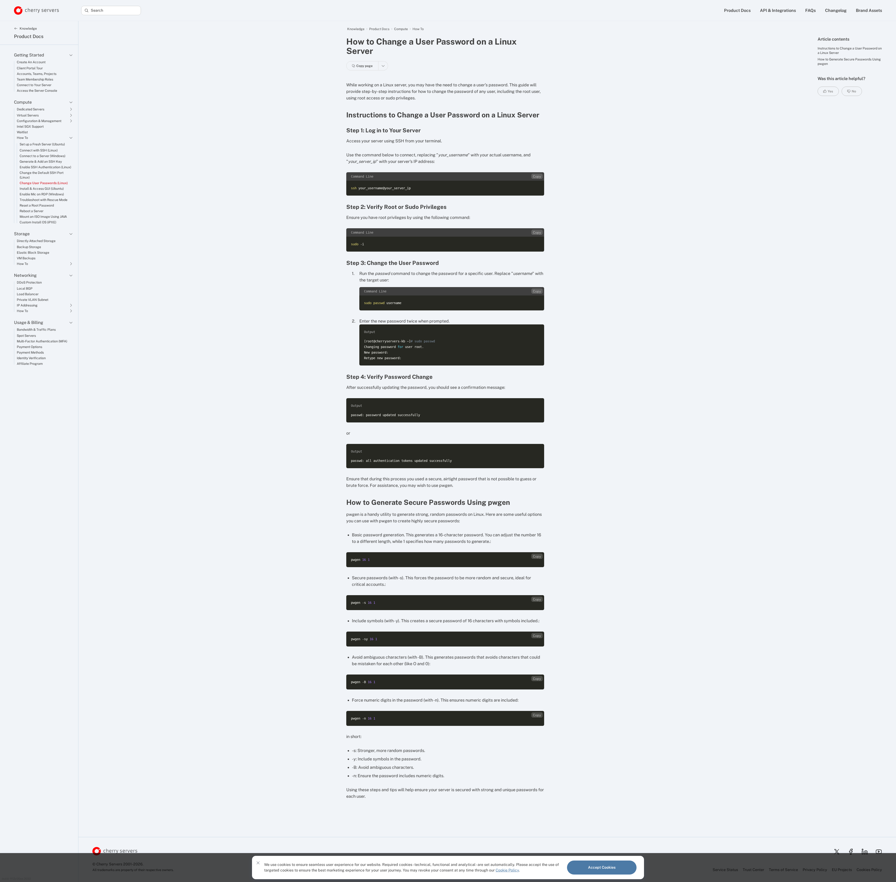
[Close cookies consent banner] (258, 863)
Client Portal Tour (30, 68)
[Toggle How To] (71, 137)
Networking (25, 275)
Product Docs (28, 36)
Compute (23, 102)
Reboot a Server (31, 211)
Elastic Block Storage (33, 252)
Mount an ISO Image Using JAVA (43, 216)
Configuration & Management (39, 121)
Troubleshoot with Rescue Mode (43, 200)
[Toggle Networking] (71, 275)
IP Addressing (27, 305)
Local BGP (24, 288)
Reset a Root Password (37, 205)
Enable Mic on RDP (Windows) (42, 194)
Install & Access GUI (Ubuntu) (42, 188)
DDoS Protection (29, 282)
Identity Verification (31, 358)
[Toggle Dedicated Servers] (71, 109)
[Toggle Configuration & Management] (71, 121)
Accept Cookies (602, 867)
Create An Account (31, 62)
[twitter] (835, 851)
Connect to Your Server (34, 85)
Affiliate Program (30, 363)
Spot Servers (26, 335)
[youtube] (877, 851)
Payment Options (29, 347)
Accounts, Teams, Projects (36, 74)
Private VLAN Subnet (32, 300)
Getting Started (29, 55)
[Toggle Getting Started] (71, 55)
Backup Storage (29, 247)
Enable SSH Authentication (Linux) (45, 167)
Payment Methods (30, 352)
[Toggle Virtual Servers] (71, 115)
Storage (22, 233)
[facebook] (849, 851)
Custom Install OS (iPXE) (38, 222)
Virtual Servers (28, 115)
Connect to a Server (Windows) (42, 156)
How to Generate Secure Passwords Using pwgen (849, 61)
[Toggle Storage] (71, 234)
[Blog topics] (383, 65)
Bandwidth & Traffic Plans (36, 329)
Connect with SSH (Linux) (39, 150)
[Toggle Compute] (71, 102)
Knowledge (355, 29)
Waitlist (22, 132)
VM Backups (26, 258)
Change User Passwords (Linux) (44, 183)
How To (22, 138)
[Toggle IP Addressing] (71, 305)
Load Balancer (27, 294)
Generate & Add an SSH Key (41, 161)
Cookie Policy (507, 870)
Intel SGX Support (30, 126)
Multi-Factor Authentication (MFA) (42, 341)
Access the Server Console (37, 90)
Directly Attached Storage (36, 241)
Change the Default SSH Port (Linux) (41, 175)
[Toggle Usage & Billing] (71, 322)
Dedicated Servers (30, 109)
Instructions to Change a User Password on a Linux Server (850, 50)
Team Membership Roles (35, 79)
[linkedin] (863, 851)
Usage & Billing (28, 322)
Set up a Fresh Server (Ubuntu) (42, 144)
